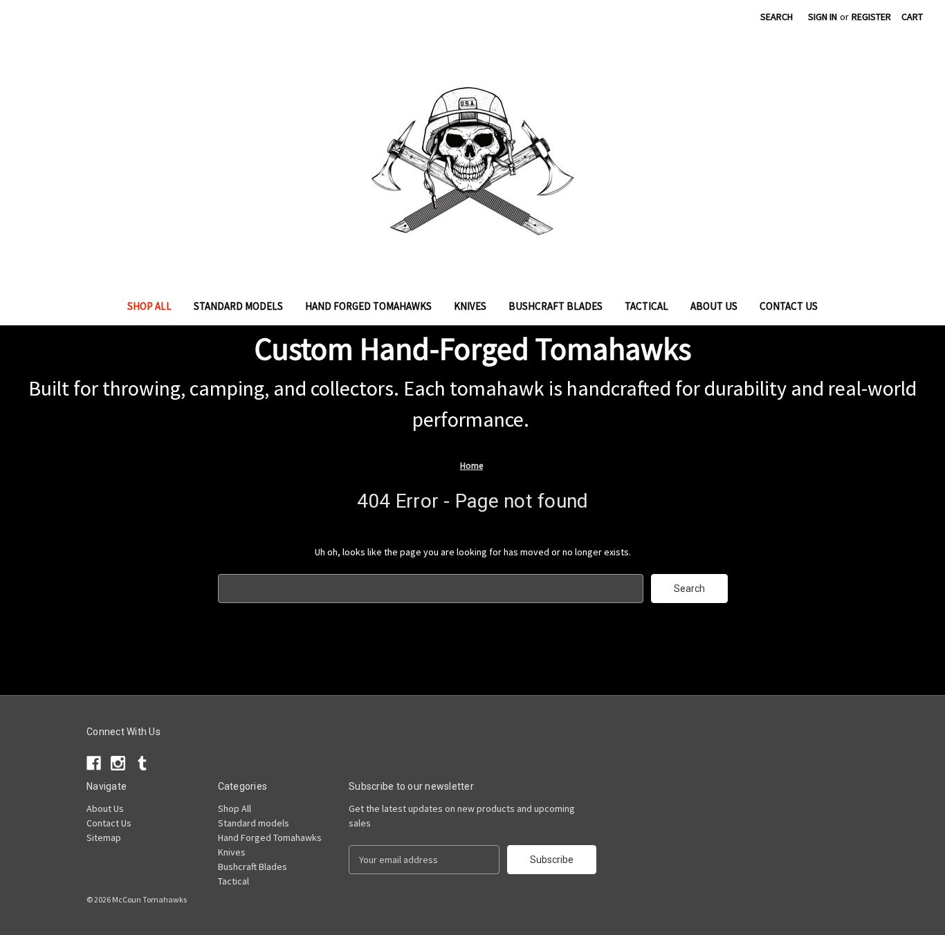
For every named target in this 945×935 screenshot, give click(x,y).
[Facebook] (688, 19)
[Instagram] (713, 19)
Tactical (646, 306)
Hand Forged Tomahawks (368, 306)
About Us (713, 306)
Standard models (238, 306)
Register (871, 16)
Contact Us (789, 306)
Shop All (149, 306)
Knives (470, 306)
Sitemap (103, 837)
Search (776, 16)
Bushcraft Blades (555, 306)
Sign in (822, 16)
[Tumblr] (737, 19)
